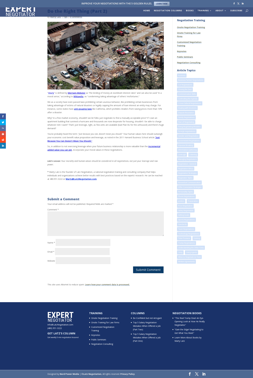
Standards (182, 224)
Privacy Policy (127, 374)
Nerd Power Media (69, 374)
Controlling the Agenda (187, 99)
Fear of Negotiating (186, 122)
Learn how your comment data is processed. (107, 284)
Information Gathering (187, 150)
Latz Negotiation (92, 374)
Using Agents (191, 252)
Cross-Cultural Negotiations (189, 103)
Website (51, 260)
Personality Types (185, 191)
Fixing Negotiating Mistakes (189, 126)
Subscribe (236, 11)
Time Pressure (184, 238)
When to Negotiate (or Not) (189, 257)
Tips (65, 17)
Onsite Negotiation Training (191, 27)
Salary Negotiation (185, 210)
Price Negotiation (185, 206)
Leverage (182, 154)
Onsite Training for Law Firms (105, 322)
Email (50, 251)
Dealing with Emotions (187, 108)
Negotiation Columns (168, 11)
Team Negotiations (186, 229)
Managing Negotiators (187, 159)
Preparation (193, 201)
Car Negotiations (185, 84)
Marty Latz (55, 17)
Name (51, 242)
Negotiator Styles (185, 178)
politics (181, 201)
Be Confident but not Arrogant (147, 318)
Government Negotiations (189, 140)
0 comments (76, 17)
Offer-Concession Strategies (189, 187)
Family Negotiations (186, 117)
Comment (53, 209)
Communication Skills (187, 94)
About (220, 11)
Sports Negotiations (186, 219)
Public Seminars (185, 56)
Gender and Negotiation (188, 136)
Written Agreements (186, 261)
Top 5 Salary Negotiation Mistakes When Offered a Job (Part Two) (147, 326)
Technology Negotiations (188, 233)
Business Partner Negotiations (190, 80)
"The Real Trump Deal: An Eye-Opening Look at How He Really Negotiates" (190, 321)
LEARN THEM (161, 3)
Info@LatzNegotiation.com (60, 324)
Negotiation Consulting (188, 62)
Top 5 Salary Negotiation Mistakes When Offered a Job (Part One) (147, 337)
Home (146, 11)
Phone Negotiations (186, 196)
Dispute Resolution (186, 112)
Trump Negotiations (186, 243)
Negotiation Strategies (187, 173)
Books (190, 11)
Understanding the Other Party (191, 247)
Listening (193, 154)
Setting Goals (183, 215)
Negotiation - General (187, 164)
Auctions (181, 75)
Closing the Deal (185, 89)
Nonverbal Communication (189, 182)
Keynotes (181, 51)
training (197, 238)
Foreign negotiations (186, 131)
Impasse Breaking (185, 145)
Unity (180, 252)
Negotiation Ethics (185, 168)
